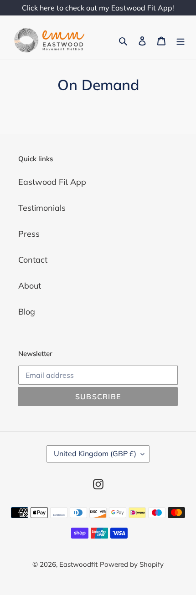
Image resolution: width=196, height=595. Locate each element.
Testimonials (42, 208)
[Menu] (180, 40)
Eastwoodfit (78, 564)
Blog (26, 311)
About (29, 285)
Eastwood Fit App (52, 182)
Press (29, 234)
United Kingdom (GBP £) (95, 453)
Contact (32, 259)
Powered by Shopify (132, 564)
